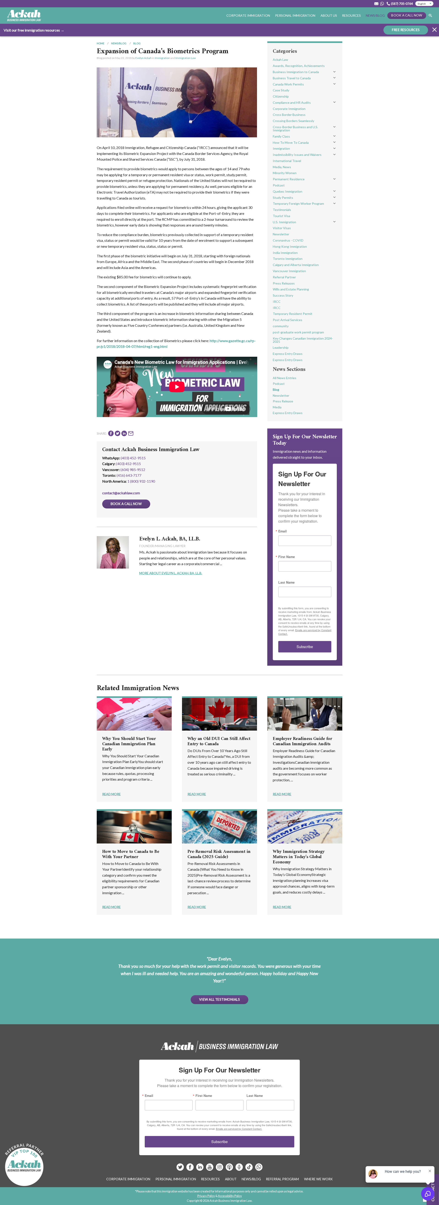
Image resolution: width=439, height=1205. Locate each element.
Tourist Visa (281, 216)
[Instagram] (220, 1169)
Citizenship (281, 96)
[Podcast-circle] (239, 1169)
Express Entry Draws (287, 354)
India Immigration (285, 253)
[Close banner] (434, 30)
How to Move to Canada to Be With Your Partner (130, 854)
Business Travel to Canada (292, 78)
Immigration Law (185, 58)
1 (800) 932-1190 (141, 481)
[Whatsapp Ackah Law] (382, 3)
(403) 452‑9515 (128, 463)
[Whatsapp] (258, 1169)
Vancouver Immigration (289, 271)
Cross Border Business (289, 115)
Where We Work (318, 1179)
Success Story (283, 295)
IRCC (277, 301)
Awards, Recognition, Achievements (299, 66)
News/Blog (375, 15)
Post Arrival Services (287, 320)
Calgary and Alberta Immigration (296, 265)
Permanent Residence (289, 179)
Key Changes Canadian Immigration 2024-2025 (303, 339)
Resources (351, 15)
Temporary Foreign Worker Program (298, 203)
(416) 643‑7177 (129, 475)
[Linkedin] (200, 1169)
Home (100, 43)
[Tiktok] (249, 1169)
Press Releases (284, 283)
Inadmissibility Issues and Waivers (297, 155)
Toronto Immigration (287, 259)
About (231, 1179)
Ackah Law (280, 59)
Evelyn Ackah (143, 58)
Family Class (281, 136)
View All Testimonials (219, 999)
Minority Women (285, 173)
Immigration (162, 58)
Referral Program (282, 1179)
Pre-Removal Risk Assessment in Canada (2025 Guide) (219, 854)
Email (282, 531)
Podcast (279, 185)
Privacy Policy (206, 1196)
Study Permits (283, 198)
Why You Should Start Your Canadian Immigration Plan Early (129, 744)
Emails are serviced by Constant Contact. (239, 1129)
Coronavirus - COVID (288, 240)
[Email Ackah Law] (376, 4)
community (281, 326)
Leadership (281, 347)
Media (277, 407)
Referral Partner (284, 277)
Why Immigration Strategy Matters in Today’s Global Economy (298, 857)
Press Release (283, 401)
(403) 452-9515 (133, 458)
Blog (137, 43)
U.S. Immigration (284, 222)
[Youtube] (210, 1169)
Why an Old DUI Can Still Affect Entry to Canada (218, 741)
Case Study (281, 90)
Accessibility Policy (230, 1196)
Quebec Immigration (287, 191)
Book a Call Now (406, 15)
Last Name (286, 582)
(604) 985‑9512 (132, 469)
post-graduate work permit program (298, 332)
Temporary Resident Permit (292, 314)
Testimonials (282, 210)
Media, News (282, 167)
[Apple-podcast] (230, 1169)
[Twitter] (180, 1169)
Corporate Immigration (289, 109)
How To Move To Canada (291, 142)
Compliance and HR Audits (292, 102)
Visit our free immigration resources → (34, 30)
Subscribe (305, 646)
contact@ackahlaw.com (121, 493)
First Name (286, 556)
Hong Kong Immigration (290, 246)
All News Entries (284, 378)
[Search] (430, 15)
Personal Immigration (175, 1179)
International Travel (287, 161)
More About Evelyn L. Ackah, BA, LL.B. (170, 573)
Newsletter (281, 234)
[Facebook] (190, 1169)
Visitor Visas (282, 228)
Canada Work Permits (288, 84)
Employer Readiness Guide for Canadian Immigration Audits (302, 741)
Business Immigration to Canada (296, 72)
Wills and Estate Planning (291, 289)
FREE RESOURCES (406, 30)
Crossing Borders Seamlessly (293, 121)
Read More (111, 794)
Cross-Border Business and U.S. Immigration (295, 128)
